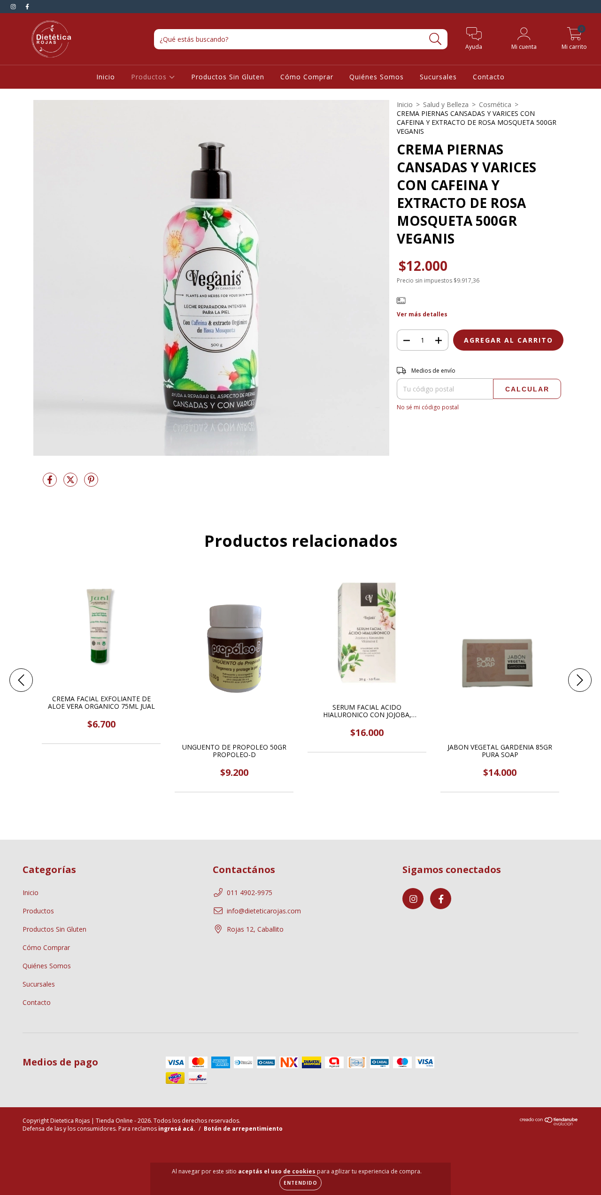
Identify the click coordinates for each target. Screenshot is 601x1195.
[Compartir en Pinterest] (91, 483)
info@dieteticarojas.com (264, 910)
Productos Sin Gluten (227, 76)
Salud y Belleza (446, 104)
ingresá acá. (176, 1129)
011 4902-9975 (249, 892)
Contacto (489, 76)
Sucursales (438, 76)
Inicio (105, 76)
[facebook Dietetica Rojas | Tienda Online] (27, 6)
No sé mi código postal (428, 407)
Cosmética (495, 104)
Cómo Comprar (306, 76)
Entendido (300, 1183)
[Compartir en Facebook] (51, 483)
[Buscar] (435, 39)
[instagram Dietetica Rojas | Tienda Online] (14, 6)
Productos (150, 76)
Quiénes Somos (376, 76)
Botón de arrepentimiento (243, 1129)
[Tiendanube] (549, 1124)
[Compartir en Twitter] (71, 483)
